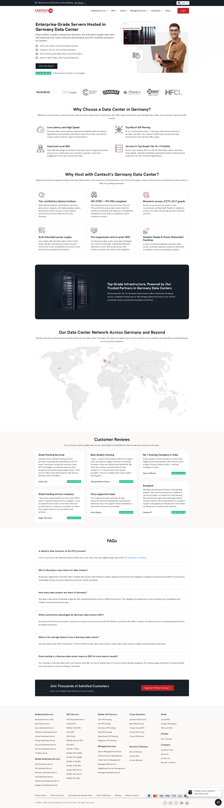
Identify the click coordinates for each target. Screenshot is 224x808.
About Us (164, 754)
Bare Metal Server (42, 724)
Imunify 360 (134, 756)
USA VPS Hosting (105, 719)
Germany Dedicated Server (46, 772)
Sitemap (118, 795)
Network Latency (132, 795)
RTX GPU (70, 745)
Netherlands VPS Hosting (108, 736)
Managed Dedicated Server (109, 772)
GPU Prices (70, 736)
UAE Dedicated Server (44, 777)
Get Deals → (80, 3)
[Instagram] (170, 803)
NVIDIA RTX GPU (73, 778)
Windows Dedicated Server (46, 732)
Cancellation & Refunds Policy (80, 795)
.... (62, 475)
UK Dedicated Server (43, 768)
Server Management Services (110, 751)
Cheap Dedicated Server (45, 740)
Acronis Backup (136, 760)
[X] (176, 803)
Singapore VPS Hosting (107, 740)
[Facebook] (165, 803)
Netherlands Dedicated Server (47, 781)
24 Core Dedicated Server (45, 745)
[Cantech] (44, 13)
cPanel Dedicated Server (45, 736)
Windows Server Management (110, 756)
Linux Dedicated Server (44, 728)
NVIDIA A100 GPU (73, 766)
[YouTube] (181, 803)
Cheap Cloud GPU (137, 728)
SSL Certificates (136, 752)
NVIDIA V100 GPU (73, 761)
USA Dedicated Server (44, 764)
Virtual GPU (71, 724)
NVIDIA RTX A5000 (74, 757)
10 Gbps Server (41, 753)
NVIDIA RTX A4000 (74, 753)
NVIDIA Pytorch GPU (74, 740)
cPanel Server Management (109, 760)
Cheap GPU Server (74, 770)
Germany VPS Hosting (107, 728)
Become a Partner (168, 762)
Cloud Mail (165, 719)
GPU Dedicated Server (75, 719)
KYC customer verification (135, 557)
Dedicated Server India (44, 719)
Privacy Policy (40, 795)
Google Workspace (169, 724)
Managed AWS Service (107, 764)
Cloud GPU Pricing (137, 732)
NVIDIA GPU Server (74, 774)
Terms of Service (57, 795)
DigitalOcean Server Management (111, 768)
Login (183, 10)
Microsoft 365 (166, 728)
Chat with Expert (46, 66)
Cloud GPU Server (137, 736)
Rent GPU (70, 732)
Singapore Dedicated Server (46, 785)
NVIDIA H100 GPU (73, 728)
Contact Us (165, 758)
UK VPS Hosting (104, 724)
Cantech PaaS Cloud (138, 719)
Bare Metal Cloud (137, 724)
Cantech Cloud (167, 750)
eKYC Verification (104, 795)
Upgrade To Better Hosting (156, 688)
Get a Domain (166, 739)
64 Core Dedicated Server (45, 749)
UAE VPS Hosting (105, 732)
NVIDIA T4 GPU (72, 749)
